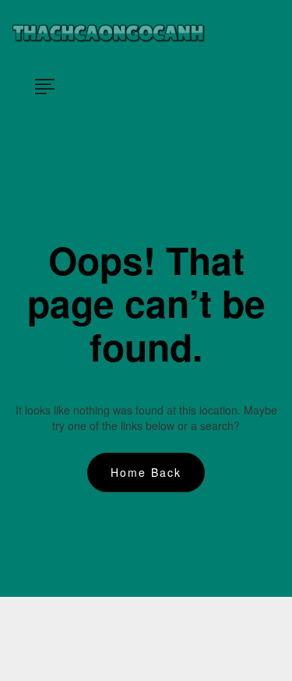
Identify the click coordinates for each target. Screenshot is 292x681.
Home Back (146, 472)
